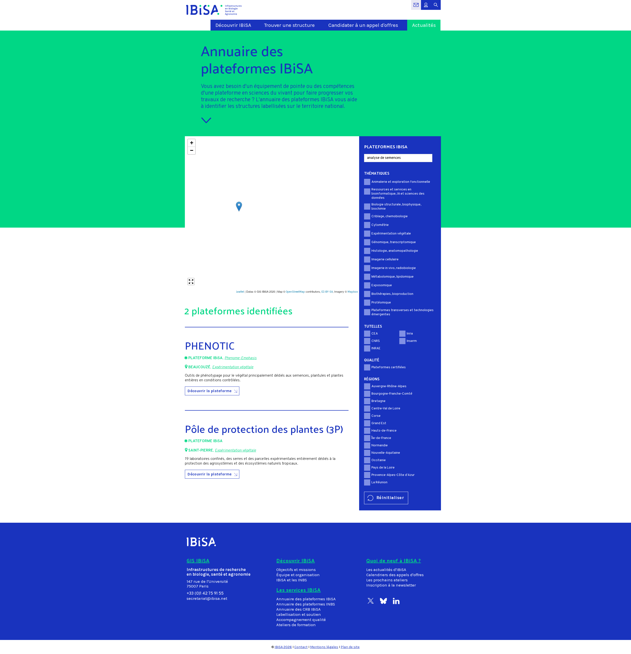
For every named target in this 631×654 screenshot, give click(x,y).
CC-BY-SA (327, 291)
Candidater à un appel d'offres (363, 25)
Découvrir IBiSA (233, 25)
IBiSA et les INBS (291, 580)
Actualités (424, 25)
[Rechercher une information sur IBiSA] (435, 7)
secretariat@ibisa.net (207, 598)
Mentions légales (324, 647)
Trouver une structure (289, 25)
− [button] (191, 150)
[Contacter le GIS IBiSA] (416, 7)
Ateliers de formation (296, 624)
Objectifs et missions (296, 569)
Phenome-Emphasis (241, 358)
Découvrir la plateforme (210, 391)
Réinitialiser (390, 497)
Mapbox (353, 291)
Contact (301, 647)
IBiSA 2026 (283, 647)
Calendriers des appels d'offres (395, 574)
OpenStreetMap (295, 291)
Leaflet (240, 291)
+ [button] (191, 143)
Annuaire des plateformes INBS (305, 604)
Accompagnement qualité (301, 619)
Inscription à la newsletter (391, 585)
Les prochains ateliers (387, 580)
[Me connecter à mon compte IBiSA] (426, 7)
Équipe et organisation (298, 574)
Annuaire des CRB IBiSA (298, 609)
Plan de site (350, 647)
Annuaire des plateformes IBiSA (306, 599)
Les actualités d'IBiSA (386, 569)
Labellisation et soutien (298, 614)
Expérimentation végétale (232, 367)
